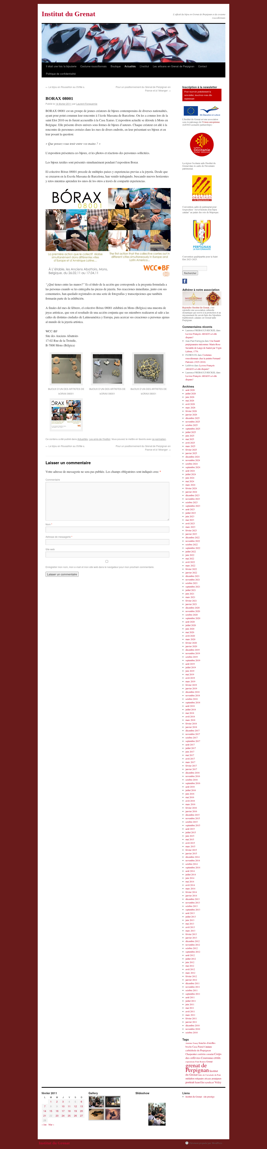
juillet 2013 (190, 916)
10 (63, 1106)
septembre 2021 (192, 586)
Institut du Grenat (68, 14)
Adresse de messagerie (59, 536)
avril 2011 (190, 1011)
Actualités (130, 66)
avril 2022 (190, 561)
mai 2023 (189, 519)
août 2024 (190, 470)
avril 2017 (190, 758)
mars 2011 (190, 1014)
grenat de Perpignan (197, 1067)
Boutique (116, 66)
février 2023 (191, 530)
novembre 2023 (192, 498)
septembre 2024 (192, 467)
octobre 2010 (191, 1032)
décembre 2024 (192, 456)
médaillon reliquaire (194, 1078)
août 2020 (190, 621)
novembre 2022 (192, 540)
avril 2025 (190, 442)
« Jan (44, 1124)
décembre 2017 (192, 730)
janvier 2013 (191, 937)
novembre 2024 (192, 460)
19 (75, 1111)
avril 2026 (190, 403)
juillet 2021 (190, 590)
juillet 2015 (190, 832)
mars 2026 (190, 407)
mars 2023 (190, 526)
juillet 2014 (190, 874)
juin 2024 (189, 477)
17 (63, 1111)
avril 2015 (190, 842)
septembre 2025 (192, 428)
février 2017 (191, 765)
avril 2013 (190, 927)
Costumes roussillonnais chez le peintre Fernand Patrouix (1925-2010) (202, 358)
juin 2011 (189, 1004)
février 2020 (191, 642)
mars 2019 (190, 681)
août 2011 (190, 997)
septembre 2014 (192, 867)
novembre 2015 (192, 818)
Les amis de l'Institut (99, 439)
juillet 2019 (190, 667)
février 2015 (191, 849)
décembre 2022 (192, 537)
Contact (202, 66)
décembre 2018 (192, 691)
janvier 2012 (191, 979)
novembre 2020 (192, 611)
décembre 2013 (192, 899)
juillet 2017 (190, 748)
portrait (189, 1082)
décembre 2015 (192, 814)
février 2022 (191, 569)
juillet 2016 (190, 790)
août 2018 (190, 705)
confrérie (201, 1054)
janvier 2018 (191, 726)
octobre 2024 (191, 463)
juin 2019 (189, 670)
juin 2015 (189, 835)
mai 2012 (189, 965)
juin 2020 (189, 628)
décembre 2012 (192, 941)
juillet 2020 (190, 625)
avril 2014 (190, 884)
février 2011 (191, 1018)
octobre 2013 (191, 906)
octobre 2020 (191, 614)
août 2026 (190, 389)
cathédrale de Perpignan (198, 1050)
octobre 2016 (191, 779)
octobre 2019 (191, 656)
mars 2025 (190, 446)
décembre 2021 (192, 576)
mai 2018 (189, 712)
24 (63, 1115)
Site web (50, 549)
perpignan (216, 1078)
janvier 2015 (191, 853)
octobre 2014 (191, 863)
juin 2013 (189, 920)
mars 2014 (190, 888)
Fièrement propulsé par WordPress (205, 1143)
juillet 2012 (190, 958)
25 (69, 1115)
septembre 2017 (192, 741)
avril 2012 (190, 969)
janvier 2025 (191, 453)
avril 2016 (190, 800)
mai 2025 (189, 439)
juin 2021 (189, 593)
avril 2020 (190, 635)
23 (57, 1115)
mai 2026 (189, 400)
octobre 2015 (191, 821)
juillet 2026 (190, 393)
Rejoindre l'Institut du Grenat (195, 307)
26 (75, 1115)
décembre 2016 (192, 772)
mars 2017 (190, 762)
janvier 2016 (191, 811)
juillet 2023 (190, 512)
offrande (207, 1078)
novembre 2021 (192, 579)
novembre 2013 (192, 902)
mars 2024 (190, 484)
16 (57, 1111)
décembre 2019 (192, 649)
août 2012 (190, 955)
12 (75, 1106)
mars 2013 (190, 930)
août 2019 (190, 663)
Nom (49, 524)
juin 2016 (189, 793)
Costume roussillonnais (93, 66)
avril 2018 (190, 716)
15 (50, 1111)
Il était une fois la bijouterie (61, 66)
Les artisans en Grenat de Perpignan (173, 66)
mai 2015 (189, 839)
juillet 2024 (190, 474)
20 (81, 1111)
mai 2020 (189, 632)
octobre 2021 (191, 583)
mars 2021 (190, 597)
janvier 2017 (191, 769)
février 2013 (191, 934)
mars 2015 (190, 846)
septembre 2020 (192, 618)
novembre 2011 (192, 986)
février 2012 (191, 976)
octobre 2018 (191, 698)
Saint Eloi (199, 1082)
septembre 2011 (192, 993)
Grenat (209, 1061)
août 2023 (190, 509)
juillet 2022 (190, 551)
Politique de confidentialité (61, 73)
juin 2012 (189, 962)
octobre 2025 (191, 425)
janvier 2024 (191, 491)
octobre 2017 (191, 737)
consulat (210, 1054)
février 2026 (191, 411)
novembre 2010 (192, 1028)
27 (81, 1115)
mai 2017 (189, 755)
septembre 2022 (192, 547)
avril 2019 (190, 677)
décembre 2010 (192, 1025)
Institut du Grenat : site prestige (199, 1096)
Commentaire (53, 479)
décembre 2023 (192, 495)
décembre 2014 (192, 856)
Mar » (51, 1124)
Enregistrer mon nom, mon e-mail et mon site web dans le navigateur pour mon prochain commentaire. (100, 567)
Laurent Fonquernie (86, 103)
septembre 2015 (192, 825)
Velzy (217, 1082)
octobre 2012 (191, 948)
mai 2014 (189, 881)
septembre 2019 (192, 660)
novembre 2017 (192, 734)
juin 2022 (189, 554)
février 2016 (191, 807)
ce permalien (159, 439)
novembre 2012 (192, 944)
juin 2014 (189, 877)
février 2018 (191, 723)
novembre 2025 (192, 421)
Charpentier (191, 1054)
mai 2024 (189, 481)
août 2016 (190, 786)
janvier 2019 (191, 688)
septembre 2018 (192, 702)
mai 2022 (189, 558)
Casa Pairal (197, 1046)
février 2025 (191, 449)
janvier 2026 (191, 414)
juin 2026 (189, 396)
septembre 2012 (192, 951)
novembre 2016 (192, 776)
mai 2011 (189, 1007)
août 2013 (190, 913)
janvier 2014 (191, 895)
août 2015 (190, 828)
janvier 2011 (191, 1021)
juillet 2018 (190, 709)
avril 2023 (190, 523)
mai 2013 (189, 923)
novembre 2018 (192, 695)
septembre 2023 (192, 505)
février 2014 (191, 891)
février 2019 (191, 684)
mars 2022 (190, 565)
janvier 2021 (191, 604)
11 (69, 1106)
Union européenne (211, 121)
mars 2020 (190, 639)
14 (44, 1111)
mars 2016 (190, 804)
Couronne (207, 1058)
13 (81, 1106)
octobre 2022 (191, 544)
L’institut (144, 66)
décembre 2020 (192, 607)
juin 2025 (189, 435)
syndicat (209, 1082)
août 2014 (190, 870)
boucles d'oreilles (207, 1043)
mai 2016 (189, 797)
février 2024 (191, 488)
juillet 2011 (190, 1000)
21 (44, 1115)
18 (69, 1111)
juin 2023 (189, 516)
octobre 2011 (191, 990)
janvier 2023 (191, 533)
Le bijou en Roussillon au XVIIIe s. (65, 87)
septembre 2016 (192, 783)
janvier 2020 (191, 646)
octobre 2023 (191, 502)
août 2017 (190, 744)
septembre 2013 (192, 909)
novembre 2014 (192, 860)
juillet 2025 (190, 432)
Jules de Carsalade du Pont (209, 1075)
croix (217, 1057)
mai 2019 (189, 674)
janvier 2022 (191, 572)
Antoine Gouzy (191, 1043)
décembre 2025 (192, 418)
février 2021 (191, 600)
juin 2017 (189, 751)
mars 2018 (190, 719)
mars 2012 (190, 972)
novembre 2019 (192, 653)
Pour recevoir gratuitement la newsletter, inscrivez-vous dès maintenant (198, 95)
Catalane (208, 1046)
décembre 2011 (192, 983)
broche (188, 1046)
